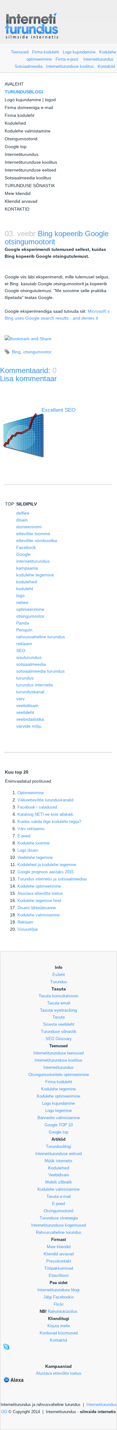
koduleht (24, 588)
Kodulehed (15, 123)
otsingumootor (37, 351)
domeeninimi (28, 526)
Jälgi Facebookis (58, 1297)
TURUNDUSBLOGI (24, 91)
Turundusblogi (58, 1146)
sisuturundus (28, 657)
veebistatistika (30, 719)
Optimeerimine (30, 792)
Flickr (59, 1304)
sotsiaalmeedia (31, 664)
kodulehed (26, 581)
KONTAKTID (17, 209)
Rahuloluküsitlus (62, 1311)
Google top (16, 146)
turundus (25, 677)
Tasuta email (58, 1003)
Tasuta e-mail (58, 1196)
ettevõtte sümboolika (36, 540)
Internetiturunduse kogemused (58, 1225)
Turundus (58, 981)
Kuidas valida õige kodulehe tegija (49, 821)
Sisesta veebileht (58, 1024)
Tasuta (58, 1017)
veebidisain (27, 705)
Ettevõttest (59, 1275)
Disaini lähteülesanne (36, 907)
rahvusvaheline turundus (40, 636)
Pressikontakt (58, 1261)
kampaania (27, 568)
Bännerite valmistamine (58, 1117)
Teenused (19, 52)
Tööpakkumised (58, 1268)
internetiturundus (33, 561)
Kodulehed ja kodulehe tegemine (46, 864)
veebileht (25, 712)
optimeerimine (30, 609)
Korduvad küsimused (59, 1333)
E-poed (23, 836)
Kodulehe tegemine (58, 1089)
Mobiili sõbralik (58, 1182)
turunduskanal (30, 691)
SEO (20, 650)
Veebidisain (58, 1175)
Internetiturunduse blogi (58, 1290)
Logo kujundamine (79, 52)
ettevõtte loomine (33, 533)
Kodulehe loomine (33, 843)
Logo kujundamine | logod (30, 99)
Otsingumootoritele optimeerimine (58, 1074)
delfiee (22, 513)
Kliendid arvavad (21, 201)
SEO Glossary (59, 1038)
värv (20, 698)
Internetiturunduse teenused (58, 1053)
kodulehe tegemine (35, 574)
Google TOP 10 (59, 1125)
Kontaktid (106, 66)
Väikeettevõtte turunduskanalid (45, 800)
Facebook (26, 547)
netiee (22, 602)
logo (20, 595)
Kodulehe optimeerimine (58, 1096)
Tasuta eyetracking (58, 1010)
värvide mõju (28, 726)
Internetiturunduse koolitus (70, 66)
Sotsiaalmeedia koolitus (28, 177)
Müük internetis (58, 1160)
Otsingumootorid (21, 138)
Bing (16, 351)
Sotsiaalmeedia (28, 66)
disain (22, 519)
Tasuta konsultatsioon (58, 996)
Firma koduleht (45, 52)
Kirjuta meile (58, 1325)
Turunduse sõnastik (58, 1031)
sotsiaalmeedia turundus (40, 671)
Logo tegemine (58, 1110)
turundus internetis (34, 684)
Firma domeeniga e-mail (29, 107)
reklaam (24, 643)
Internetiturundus (98, 59)
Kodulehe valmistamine (28, 130)
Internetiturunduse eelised (30, 169)
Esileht (58, 974)
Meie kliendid (18, 193)
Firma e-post (67, 59)
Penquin (24, 629)
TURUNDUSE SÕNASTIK (30, 185)
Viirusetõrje (27, 929)
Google (23, 554)
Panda (22, 622)
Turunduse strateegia (59, 1218)
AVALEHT (14, 84)
